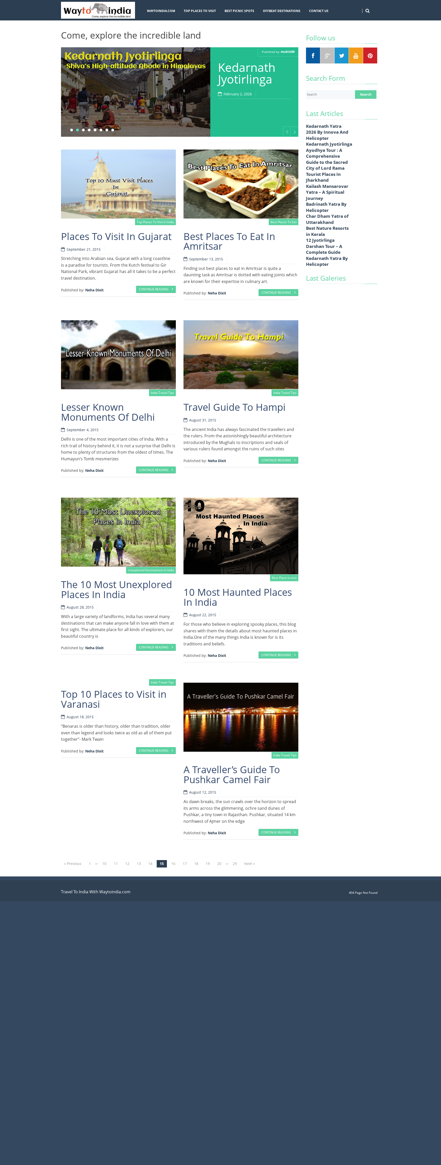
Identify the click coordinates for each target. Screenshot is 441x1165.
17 (185, 863)
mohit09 (288, 51)
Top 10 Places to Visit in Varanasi (113, 698)
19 (208, 863)
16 (173, 863)
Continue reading (154, 289)
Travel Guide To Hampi (234, 407)
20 (219, 863)
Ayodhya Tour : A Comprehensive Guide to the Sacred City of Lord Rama (327, 159)
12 (127, 863)
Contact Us (318, 11)
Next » (249, 863)
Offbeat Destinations (281, 11)
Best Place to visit (284, 578)
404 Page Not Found (363, 892)
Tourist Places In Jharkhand (323, 177)
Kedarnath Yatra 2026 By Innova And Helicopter (327, 132)
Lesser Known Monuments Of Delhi (108, 411)
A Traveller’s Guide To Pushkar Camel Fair (231, 774)
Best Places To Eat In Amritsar (229, 241)
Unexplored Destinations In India (151, 570)
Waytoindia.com (161, 11)
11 (116, 863)
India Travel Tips (162, 393)
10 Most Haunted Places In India (237, 596)
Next (294, 132)
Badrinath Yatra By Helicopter (326, 207)
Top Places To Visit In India (155, 222)
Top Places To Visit (200, 11)
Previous (287, 132)
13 (139, 863)
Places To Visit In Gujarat (116, 236)
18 (196, 863)
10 (104, 863)
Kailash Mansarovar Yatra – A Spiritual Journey (327, 192)
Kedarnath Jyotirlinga (246, 73)
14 (150, 863)
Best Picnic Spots (239, 11)
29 (235, 863)
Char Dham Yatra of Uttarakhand (327, 219)
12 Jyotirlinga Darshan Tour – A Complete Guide (324, 246)
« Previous (72, 863)
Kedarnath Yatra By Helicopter (327, 261)
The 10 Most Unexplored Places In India (116, 589)
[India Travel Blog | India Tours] (98, 10)
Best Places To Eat (284, 222)
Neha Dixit (94, 290)
